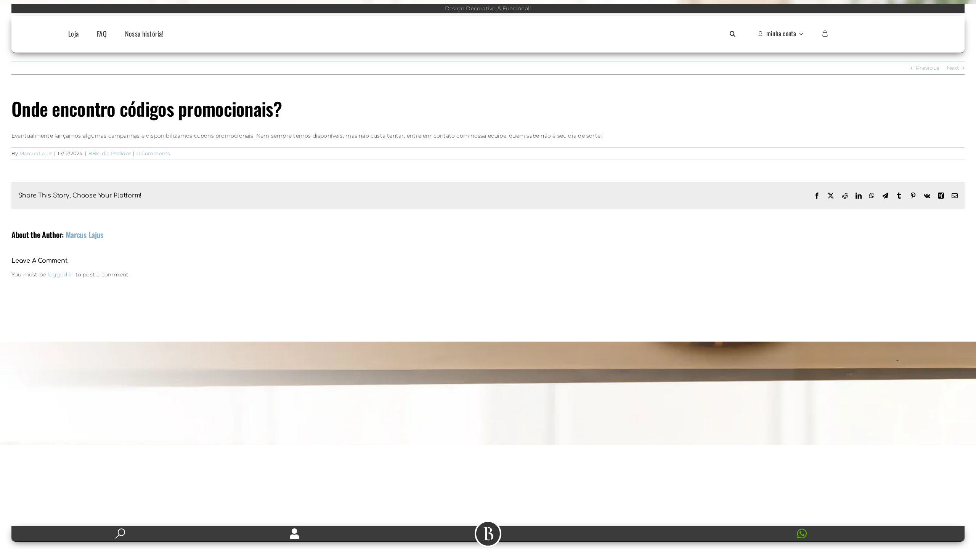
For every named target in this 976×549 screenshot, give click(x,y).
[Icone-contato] (681, 529)
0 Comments (153, 153)
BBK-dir (98, 153)
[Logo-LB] (488, 25)
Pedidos (121, 153)
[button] (732, 34)
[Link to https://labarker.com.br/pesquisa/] (120, 534)
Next (953, 67)
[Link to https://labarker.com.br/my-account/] (294, 533)
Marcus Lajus (36, 153)
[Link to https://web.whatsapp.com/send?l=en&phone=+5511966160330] (872, 534)
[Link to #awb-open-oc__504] (488, 533)
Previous (927, 67)
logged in (61, 274)
